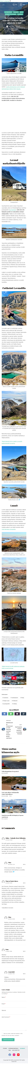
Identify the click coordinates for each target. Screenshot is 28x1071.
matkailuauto (14, 697)
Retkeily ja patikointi (10, 14)
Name (4, 997)
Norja (21, 12)
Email (3, 1003)
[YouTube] (18, 1055)
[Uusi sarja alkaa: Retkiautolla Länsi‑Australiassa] (14, 783)
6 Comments (14, 30)
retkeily (14, 703)
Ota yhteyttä (15, 1050)
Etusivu (5, 1048)
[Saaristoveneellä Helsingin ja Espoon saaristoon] (14, 806)
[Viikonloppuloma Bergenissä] (14, 762)
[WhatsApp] (11, 713)
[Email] (17, 713)
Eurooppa (16, 12)
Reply (24, 840)
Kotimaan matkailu (13, 1048)
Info (10, 1050)
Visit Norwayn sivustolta (8, 529)
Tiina (9, 862)
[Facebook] (4, 713)
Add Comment (6, 1017)
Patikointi (14, 700)
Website (4, 1010)
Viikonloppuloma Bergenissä (10, 771)
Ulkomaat (20, 14)
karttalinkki (12, 210)
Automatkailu (8, 12)
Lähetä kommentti (8, 1039)
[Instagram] (14, 1055)
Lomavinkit (11, 972)
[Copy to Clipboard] (23, 713)
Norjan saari (6, 700)
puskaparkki (6, 703)
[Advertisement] (14, 117)
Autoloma (5, 697)
